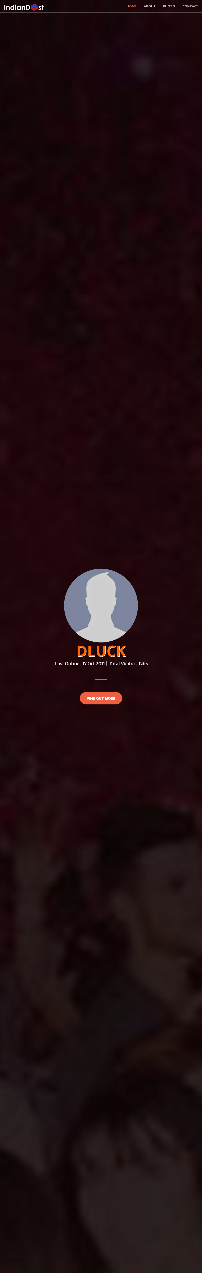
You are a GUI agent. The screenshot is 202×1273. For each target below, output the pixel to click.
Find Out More (101, 698)
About (150, 6)
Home (131, 6)
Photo (169, 6)
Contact (190, 6)
